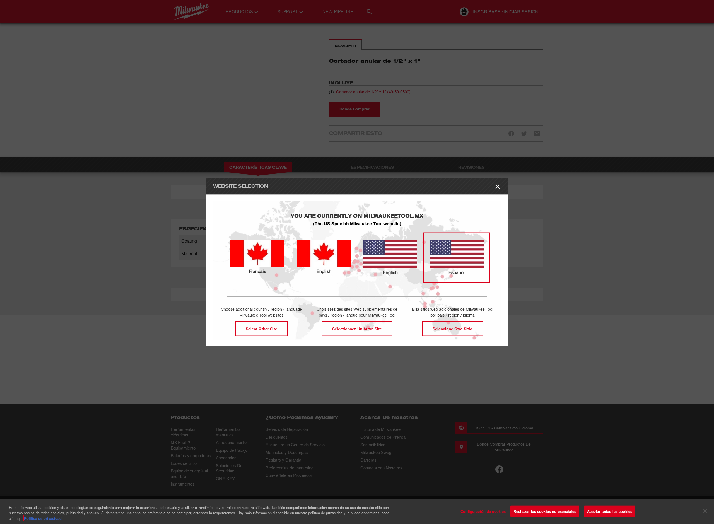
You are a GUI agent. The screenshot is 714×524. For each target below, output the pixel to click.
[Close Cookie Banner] (705, 511)
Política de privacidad (43, 518)
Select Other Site (261, 328)
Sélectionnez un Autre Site (357, 328)
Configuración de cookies (483, 511)
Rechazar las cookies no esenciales (544, 511)
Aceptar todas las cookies (609, 511)
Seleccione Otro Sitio (452, 328)
